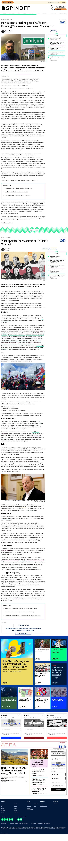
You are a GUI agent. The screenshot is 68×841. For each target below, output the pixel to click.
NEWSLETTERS (58, 749)
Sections (31, 12)
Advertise (36, 803)
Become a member (63, 12)
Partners (3, 810)
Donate (41, 803)
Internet (2, 808)
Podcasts (45, 12)
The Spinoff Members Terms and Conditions (19, 823)
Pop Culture (12, 12)
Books (24, 12)
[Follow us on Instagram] (10, 820)
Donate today (58, 9)
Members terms (43, 806)
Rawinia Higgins (8, 30)
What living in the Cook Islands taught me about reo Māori (18, 188)
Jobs (35, 806)
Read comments (23, 633)
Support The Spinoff (7, 2)
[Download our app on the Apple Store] (18, 820)
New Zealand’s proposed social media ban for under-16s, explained (21, 608)
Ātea (19, 12)
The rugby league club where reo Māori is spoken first (17, 195)
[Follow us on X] (5, 820)
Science (2, 812)
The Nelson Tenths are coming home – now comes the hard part (20, 612)
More (37, 12)
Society (15, 803)
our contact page (55, 827)
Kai (1, 806)
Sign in (63, 2)
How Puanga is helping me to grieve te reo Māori (16, 191)
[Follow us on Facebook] (2, 820)
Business (16, 812)
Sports (15, 808)
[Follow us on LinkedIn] (12, 820)
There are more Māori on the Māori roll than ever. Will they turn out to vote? (23, 615)
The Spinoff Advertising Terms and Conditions (40, 823)
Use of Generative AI (30, 809)
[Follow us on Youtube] (7, 820)
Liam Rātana (8, 248)
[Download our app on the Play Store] (21, 820)
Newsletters (53, 12)
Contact (29, 803)
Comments (53, 248)
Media (15, 810)
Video (2, 803)
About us (29, 806)
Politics (4, 12)
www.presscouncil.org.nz (33, 828)
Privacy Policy (3, 823)
